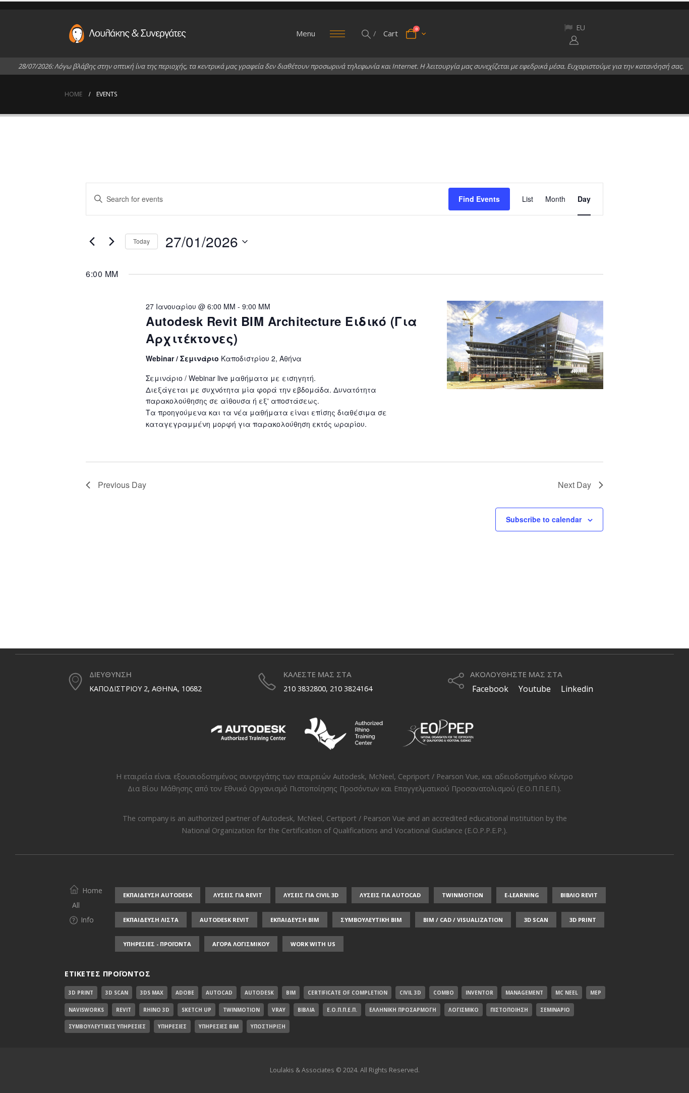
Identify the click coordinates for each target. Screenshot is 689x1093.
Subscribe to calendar (544, 519)
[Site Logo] (128, 33)
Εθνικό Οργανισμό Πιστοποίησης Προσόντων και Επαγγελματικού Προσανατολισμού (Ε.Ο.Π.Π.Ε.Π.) (392, 788)
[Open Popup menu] (337, 33)
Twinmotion (241, 1009)
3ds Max (151, 992)
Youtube (535, 688)
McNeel (381, 776)
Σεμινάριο (555, 1009)
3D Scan (116, 992)
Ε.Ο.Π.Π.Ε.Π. (342, 1009)
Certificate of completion (347, 992)
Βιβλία (306, 1009)
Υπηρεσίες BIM (219, 1026)
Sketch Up (196, 1009)
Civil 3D (410, 992)
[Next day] (111, 242)
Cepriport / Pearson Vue (438, 776)
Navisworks (86, 1009)
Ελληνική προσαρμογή (402, 1009)
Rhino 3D (156, 1009)
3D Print (81, 992)
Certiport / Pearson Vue (365, 818)
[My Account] (574, 40)
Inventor (479, 992)
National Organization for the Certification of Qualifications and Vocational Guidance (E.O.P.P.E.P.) (344, 830)
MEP (595, 992)
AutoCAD (219, 992)
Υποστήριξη (268, 1026)
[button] (366, 34)
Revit (123, 1009)
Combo (443, 992)
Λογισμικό (463, 1009)
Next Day (574, 484)
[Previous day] (92, 242)
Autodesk (349, 776)
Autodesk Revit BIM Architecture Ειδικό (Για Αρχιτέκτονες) (282, 329)
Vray (278, 1009)
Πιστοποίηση (509, 1009)
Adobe (185, 992)
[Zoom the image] (248, 719)
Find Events (479, 199)
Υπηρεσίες (172, 1026)
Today (141, 241)
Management (524, 992)
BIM (291, 992)
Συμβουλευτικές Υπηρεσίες (107, 1026)
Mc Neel (566, 992)
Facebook (489, 688)
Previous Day (122, 484)
